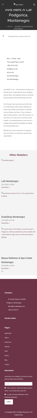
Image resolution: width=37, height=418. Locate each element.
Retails (10, 26)
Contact (7, 364)
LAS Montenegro (9, 181)
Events (7, 355)
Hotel (6, 351)
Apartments (8, 333)
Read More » (5, 187)
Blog (6, 360)
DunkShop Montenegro (13, 216)
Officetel (7, 346)
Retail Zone (8, 342)
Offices (7, 337)
